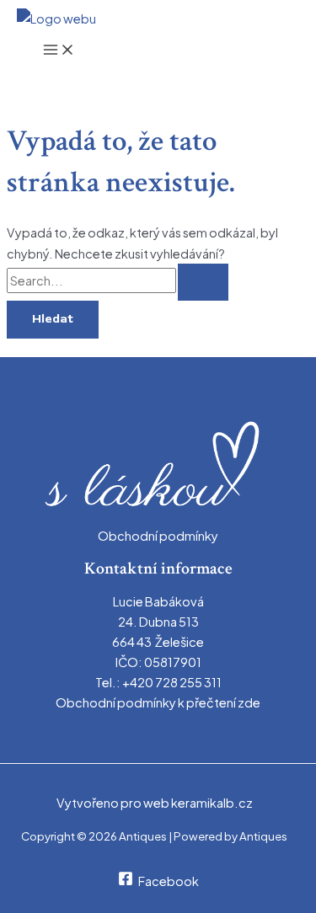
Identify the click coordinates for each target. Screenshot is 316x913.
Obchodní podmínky (158, 535)
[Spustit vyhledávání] (203, 283)
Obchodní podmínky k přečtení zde (158, 702)
